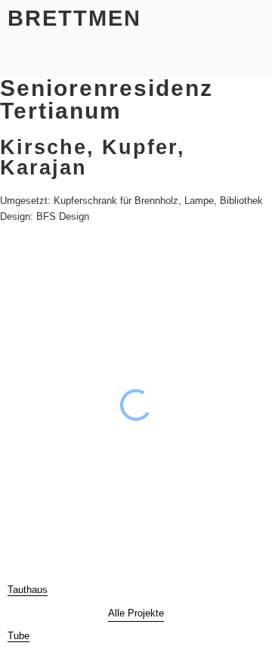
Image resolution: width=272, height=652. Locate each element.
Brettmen (74, 18)
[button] (18, 57)
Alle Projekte (136, 613)
